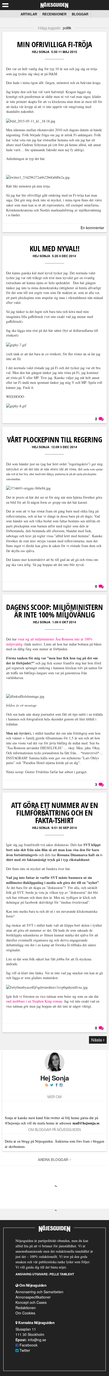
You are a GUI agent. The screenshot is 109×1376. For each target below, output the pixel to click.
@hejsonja (12, 1123)
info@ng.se (37, 1339)
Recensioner (54, 14)
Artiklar (29, 14)
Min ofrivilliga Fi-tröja (54, 44)
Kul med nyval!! (55, 248)
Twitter (24, 1350)
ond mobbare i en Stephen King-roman (34, 1001)
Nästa (97, 1040)
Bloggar (80, 14)
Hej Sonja (40, 51)
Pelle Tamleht (61, 1274)
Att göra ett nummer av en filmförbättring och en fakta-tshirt (54, 812)
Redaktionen (25, 1307)
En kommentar (92, 227)
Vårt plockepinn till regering (54, 439)
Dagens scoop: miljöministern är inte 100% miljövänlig (54, 611)
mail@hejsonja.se (85, 1123)
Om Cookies (25, 1312)
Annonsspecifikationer (33, 1297)
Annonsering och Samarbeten (39, 1291)
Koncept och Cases (31, 1302)
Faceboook (28, 1344)
